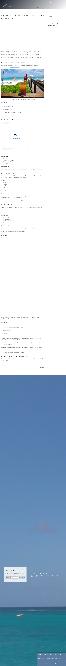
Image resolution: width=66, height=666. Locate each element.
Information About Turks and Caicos (7, 13)
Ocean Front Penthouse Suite (53, 23)
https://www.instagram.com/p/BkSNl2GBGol (10, 211)
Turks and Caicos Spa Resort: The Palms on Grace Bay (11, 366)
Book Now (53, 2)
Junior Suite (50, 16)
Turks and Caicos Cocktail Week (15, 51)
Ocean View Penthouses (52, 25)
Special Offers (61, 2)
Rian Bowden (4, 23)
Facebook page (31, 54)
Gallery (41, 2)
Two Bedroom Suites (52, 20)
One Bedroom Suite (51, 18)
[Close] (65, 651)
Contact (47, 2)
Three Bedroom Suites (52, 21)
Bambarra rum (22, 177)
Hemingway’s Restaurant (14, 67)
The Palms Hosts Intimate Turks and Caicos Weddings (35, 366)
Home (2, 21)
